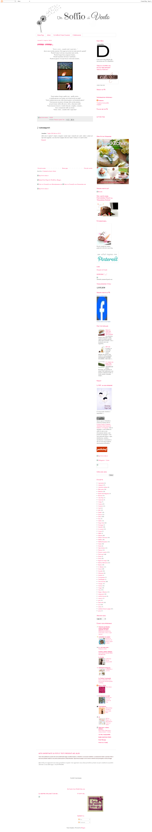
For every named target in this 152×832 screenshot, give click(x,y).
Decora (100, 514)
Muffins (100, 539)
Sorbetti (100, 575)
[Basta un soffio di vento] (102, 320)
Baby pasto (101, 489)
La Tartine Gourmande (105, 678)
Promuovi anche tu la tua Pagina (103, 321)
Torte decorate (101, 581)
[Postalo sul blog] (68, 120)
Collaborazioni (77, 35)
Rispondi (43, 140)
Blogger (83, 828)
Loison (100, 531)
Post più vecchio (88, 168)
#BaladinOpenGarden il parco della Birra (109, 710)
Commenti (82, 822)
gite (99, 600)
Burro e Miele (102, 685)
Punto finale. (109, 687)
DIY (99, 510)
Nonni (99, 546)
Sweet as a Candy (103, 742)
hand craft (100, 602)
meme (99, 606)
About (48, 35)
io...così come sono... (104, 647)
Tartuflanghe (101, 579)
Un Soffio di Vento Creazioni (61, 35)
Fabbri (100, 521)
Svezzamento (101, 577)
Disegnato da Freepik (102, 270)
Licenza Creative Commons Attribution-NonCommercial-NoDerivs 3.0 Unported (104, 426)
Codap (99, 502)
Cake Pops (100, 497)
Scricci (100, 569)
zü (99, 717)
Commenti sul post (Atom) (49, 171)
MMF (99, 533)
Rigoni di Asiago (102, 560)
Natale (99, 544)
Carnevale (100, 500)
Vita (63, 119)
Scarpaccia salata (103, 649)
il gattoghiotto (102, 706)
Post (81, 819)
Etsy (99, 518)
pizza (99, 611)
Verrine (100, 586)
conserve (100, 598)
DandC (100, 512)
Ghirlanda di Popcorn (104, 668)
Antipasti (100, 485)
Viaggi (100, 588)
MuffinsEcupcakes (102, 542)
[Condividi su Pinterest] (73, 120)
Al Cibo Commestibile (104, 734)
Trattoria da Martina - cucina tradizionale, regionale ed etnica (105, 628)
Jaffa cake (107, 347)
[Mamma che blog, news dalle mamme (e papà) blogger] (102, 467)
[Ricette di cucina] (102, 451)
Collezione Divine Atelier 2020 (109, 660)
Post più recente (42, 168)
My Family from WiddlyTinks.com (76, 789)
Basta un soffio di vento (102, 295)
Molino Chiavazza (102, 537)
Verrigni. (100, 583)
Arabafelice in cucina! (104, 637)
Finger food (101, 523)
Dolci (99, 516)
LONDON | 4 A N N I (109, 669)
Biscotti (100, 495)
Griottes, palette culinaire (105, 651)
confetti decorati (102, 596)
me (99, 604)
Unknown (101, 100)
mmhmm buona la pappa (104, 609)
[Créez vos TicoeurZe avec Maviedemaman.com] (49, 184)
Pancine (100, 550)
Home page (65, 168)
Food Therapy (102, 740)
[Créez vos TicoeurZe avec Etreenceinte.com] (74, 184)
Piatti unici (101, 554)
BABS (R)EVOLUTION (105, 737)
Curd (99, 508)
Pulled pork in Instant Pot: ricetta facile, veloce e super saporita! (105, 632)
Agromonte (101, 483)
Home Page (40, 35)
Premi (99, 556)
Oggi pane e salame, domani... (104, 728)
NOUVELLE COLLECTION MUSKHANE (106, 653)
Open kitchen (101, 548)
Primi (99, 558)
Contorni (100, 506)
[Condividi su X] (70, 120)
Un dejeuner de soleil (104, 696)
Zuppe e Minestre (102, 592)
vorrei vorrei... (45, 44)
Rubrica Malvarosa (103, 562)
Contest (100, 504)
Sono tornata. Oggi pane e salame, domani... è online (105, 731)
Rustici (100, 565)
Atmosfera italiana (102, 487)
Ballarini (100, 491)
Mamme (100, 535)
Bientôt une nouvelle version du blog (108, 700)
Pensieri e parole (58, 119)
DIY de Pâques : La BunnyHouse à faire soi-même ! (109, 721)
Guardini (100, 527)
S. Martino (101, 567)
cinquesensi (101, 594)
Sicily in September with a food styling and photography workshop (106, 681)
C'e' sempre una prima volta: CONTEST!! (109, 363)
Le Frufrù (101, 657)
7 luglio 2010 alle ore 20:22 (54, 133)
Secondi (100, 571)
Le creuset (100, 529)
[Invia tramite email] (67, 120)
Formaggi (100, 525)
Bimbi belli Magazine (103, 493)
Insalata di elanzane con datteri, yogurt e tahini (109, 641)
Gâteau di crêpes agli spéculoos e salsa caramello (109, 332)
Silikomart (101, 573)
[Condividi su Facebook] (72, 120)
